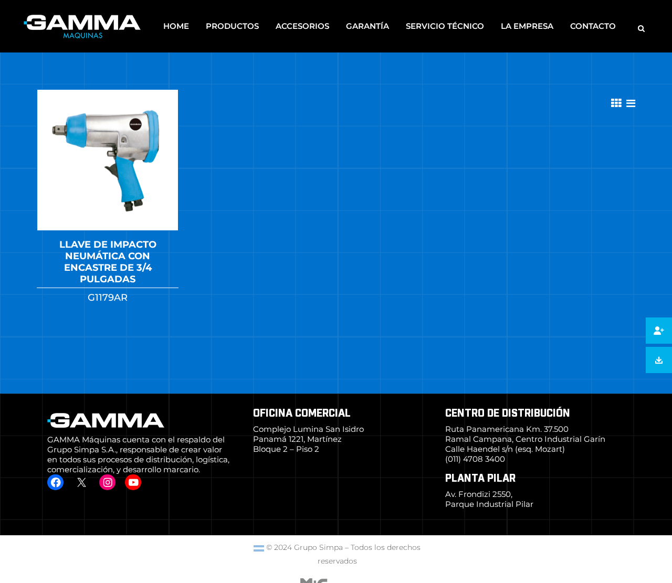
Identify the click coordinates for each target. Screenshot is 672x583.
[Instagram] (107, 482)
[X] (81, 482)
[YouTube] (133, 482)
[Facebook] (55, 482)
